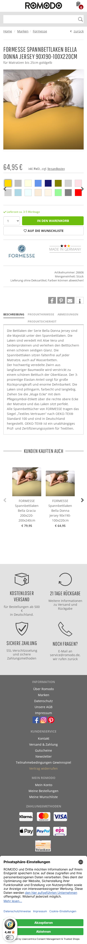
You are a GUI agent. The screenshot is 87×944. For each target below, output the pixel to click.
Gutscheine (43, 750)
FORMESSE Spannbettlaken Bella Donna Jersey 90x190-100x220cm (60, 510)
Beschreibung (13, 314)
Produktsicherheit (42, 321)
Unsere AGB (43, 707)
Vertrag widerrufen (43, 768)
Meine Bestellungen (43, 791)
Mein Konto (43, 785)
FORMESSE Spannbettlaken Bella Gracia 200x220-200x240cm (27, 510)
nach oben (42, 559)
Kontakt (43, 738)
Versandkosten (56, 169)
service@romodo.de (65, 655)
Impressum (43, 713)
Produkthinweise (41, 314)
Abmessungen (68, 314)
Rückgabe (65, 608)
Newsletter (43, 756)
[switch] (10, 937)
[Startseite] (43, 6)
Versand (64, 604)
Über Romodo (43, 689)
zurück (79, 31)
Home (7, 31)
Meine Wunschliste (43, 797)
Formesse (40, 31)
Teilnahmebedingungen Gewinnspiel (43, 762)
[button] (78, 4)
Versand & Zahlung (43, 744)
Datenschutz (43, 701)
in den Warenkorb (53, 221)
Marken (23, 31)
